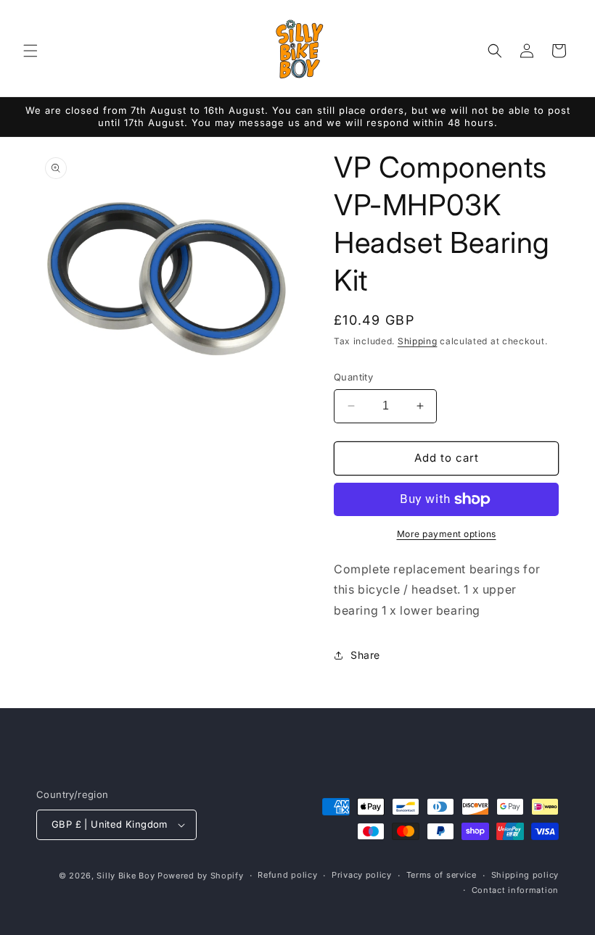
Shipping (418, 341)
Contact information (515, 890)
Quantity (353, 377)
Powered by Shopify (200, 875)
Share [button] (365, 655)
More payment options (446, 533)
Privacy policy (362, 875)
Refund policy (287, 875)
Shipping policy (525, 875)
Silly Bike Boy (126, 875)
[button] (30, 51)
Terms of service (441, 875)
